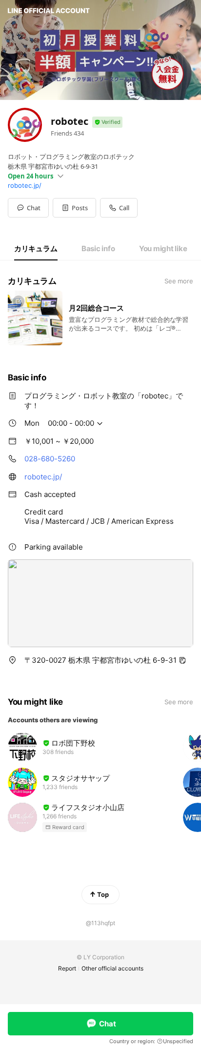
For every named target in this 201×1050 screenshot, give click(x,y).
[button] (74, 208)
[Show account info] (107, 122)
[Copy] (182, 660)
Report (67, 968)
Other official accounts (112, 968)
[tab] (36, 248)
